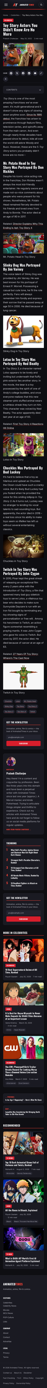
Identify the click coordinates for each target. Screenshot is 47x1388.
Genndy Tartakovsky (24, 1173)
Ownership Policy (23, 1383)
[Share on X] (17, 73)
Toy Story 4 (21, 712)
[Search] (41, 4)
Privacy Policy (8, 1383)
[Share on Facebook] (23, 73)
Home (5, 15)
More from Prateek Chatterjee (18, 829)
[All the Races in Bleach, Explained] (23, 1190)
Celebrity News (9, 1306)
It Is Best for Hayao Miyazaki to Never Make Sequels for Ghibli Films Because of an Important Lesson (23, 1016)
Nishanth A (9, 1169)
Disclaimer (28, 1373)
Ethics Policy (28, 1378)
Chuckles (8, 701)
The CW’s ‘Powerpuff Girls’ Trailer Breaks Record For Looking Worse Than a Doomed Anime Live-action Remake (21, 1071)
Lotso (18, 701)
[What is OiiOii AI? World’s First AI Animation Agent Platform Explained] (23, 1239)
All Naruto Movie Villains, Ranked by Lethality (25, 876)
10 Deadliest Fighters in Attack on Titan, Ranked (24, 884)
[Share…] (5, 79)
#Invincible (10, 1173)
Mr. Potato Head (30, 701)
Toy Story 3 (9, 712)
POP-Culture (8, 1317)
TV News (9, 1254)
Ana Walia (9, 1079)
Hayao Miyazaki (19, 1030)
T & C (19, 1378)
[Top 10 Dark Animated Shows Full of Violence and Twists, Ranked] (23, 1143)
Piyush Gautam (11, 976)
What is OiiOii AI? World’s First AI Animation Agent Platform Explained (22, 1260)
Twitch (32, 712)
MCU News (8, 1313)
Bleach (9, 1221)
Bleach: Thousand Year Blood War (25, 1221)
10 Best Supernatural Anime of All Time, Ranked (21, 971)
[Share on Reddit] (29, 73)
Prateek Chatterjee (10, 38)
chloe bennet (11, 1083)
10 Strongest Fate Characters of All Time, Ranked (24, 869)
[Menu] (6, 5)
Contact (6, 1337)
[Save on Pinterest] (11, 73)
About (5, 1333)
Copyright (39, 1378)
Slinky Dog (9, 706)
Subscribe (23, 743)
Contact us (7, 1373)
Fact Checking (9, 1378)
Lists (5, 1321)
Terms (5, 1357)
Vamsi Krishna (11, 1023)
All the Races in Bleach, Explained (21, 1210)
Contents (11, 90)
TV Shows (10, 1158)
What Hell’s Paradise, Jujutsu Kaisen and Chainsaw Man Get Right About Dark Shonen (25, 852)
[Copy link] (41, 73)
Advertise (7, 1341)
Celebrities (15, 15)
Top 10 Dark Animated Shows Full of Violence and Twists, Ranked (22, 1164)
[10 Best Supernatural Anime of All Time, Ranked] (23, 950)
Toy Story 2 (32, 706)
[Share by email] (35, 73)
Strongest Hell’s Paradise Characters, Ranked (25, 861)
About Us (18, 1373)
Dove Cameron (24, 1083)
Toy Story (20, 706)
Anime (9, 1009)
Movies (6, 1310)
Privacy (6, 1353)
